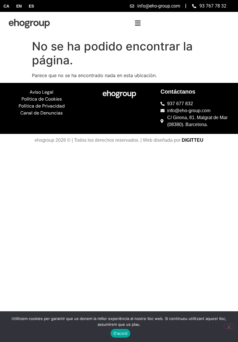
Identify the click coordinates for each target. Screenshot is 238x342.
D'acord (120, 333)
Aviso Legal (41, 92)
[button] (138, 23)
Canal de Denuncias (41, 113)
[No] (229, 326)
